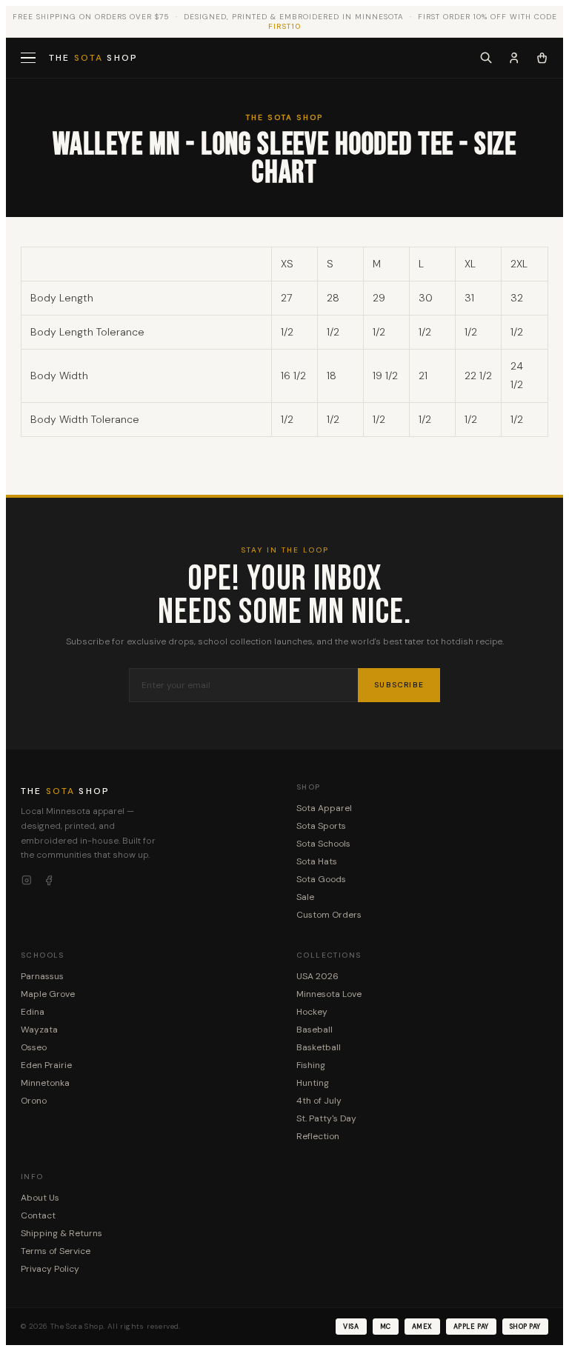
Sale (305, 897)
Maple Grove (48, 994)
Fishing (310, 1065)
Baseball (314, 1029)
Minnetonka (45, 1083)
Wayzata (39, 1029)
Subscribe (399, 685)
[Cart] (542, 57)
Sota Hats (316, 861)
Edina (32, 1012)
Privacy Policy (50, 1269)
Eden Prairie (46, 1065)
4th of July (319, 1101)
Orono (34, 1101)
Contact (38, 1215)
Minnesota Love (329, 994)
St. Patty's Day (326, 1118)
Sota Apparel (324, 808)
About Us (40, 1198)
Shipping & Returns (61, 1233)
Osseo (34, 1047)
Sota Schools (323, 844)
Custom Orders (329, 915)
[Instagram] (27, 881)
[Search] (486, 57)
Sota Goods (321, 879)
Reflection (317, 1136)
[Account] (514, 57)
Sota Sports (321, 826)
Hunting (312, 1083)
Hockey (311, 1012)
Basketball (318, 1047)
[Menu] (30, 58)
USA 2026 (317, 976)
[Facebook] (49, 881)
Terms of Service (55, 1251)
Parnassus (42, 976)
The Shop (93, 58)
